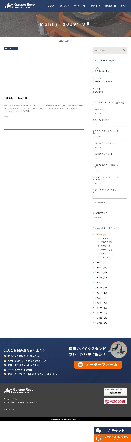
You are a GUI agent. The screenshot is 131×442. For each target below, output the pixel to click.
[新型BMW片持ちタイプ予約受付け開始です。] (124, 179)
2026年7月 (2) (105, 242)
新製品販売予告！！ (101, 213)
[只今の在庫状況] (124, 111)
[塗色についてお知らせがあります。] (124, 133)
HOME (61, 41)
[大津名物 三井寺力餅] (44, 72)
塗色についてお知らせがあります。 (106, 132)
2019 (66, 41)
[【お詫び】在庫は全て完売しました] (124, 167)
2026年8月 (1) (105, 238)
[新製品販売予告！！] (124, 215)
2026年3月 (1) (105, 253)
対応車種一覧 (95, 6)
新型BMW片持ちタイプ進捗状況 (105, 191)
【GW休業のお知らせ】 (103, 154)
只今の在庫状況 (99, 109)
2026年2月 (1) (105, 257)
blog (9, 48)
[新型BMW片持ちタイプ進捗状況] (124, 192)
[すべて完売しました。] (124, 204)
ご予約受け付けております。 (105, 143)
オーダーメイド (79, 6)
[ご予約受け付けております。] (124, 145)
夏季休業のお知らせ (101, 120)
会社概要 (51, 6)
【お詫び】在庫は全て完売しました (106, 165)
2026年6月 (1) (105, 246)
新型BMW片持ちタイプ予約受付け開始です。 (105, 178)
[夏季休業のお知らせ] (124, 122)
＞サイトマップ (10, 409)
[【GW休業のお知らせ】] (124, 156)
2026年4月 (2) (105, 249)
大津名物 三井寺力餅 (15, 98)
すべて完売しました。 (102, 202)
